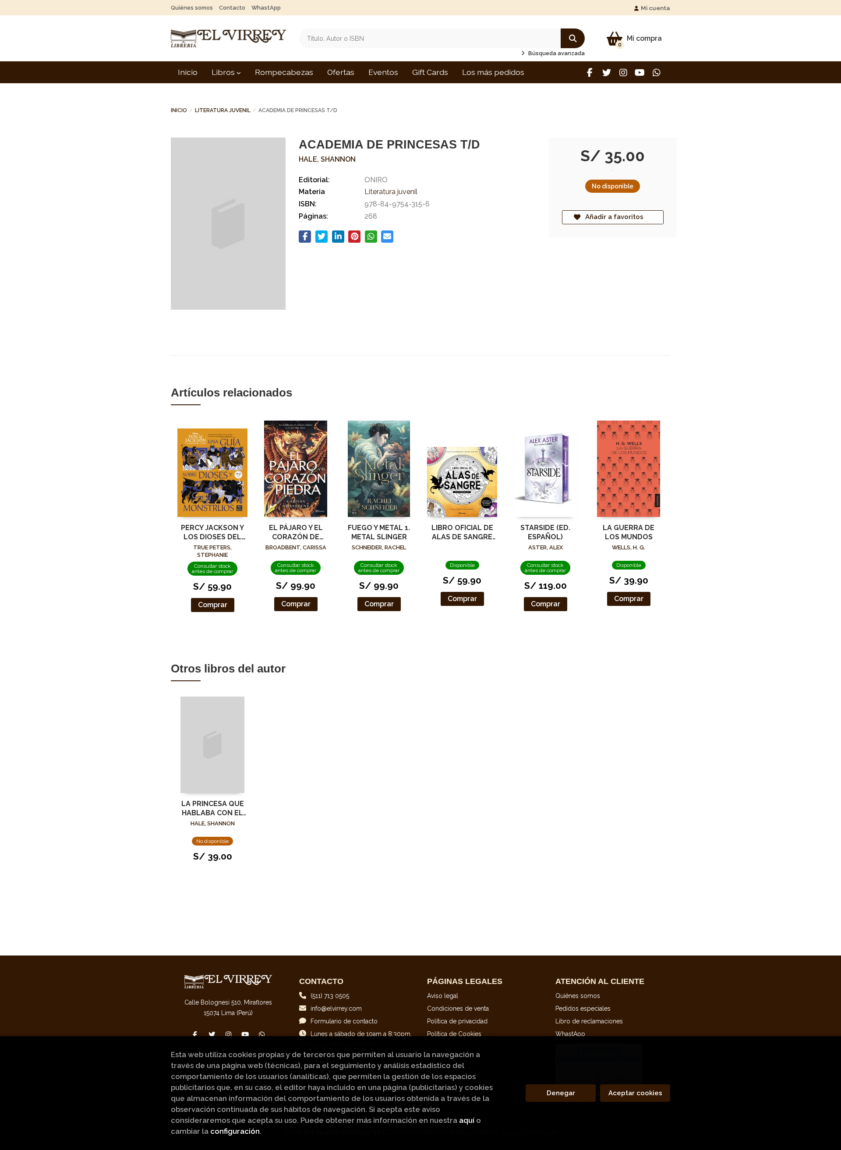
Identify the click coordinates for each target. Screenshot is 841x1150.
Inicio (179, 110)
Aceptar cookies (635, 1093)
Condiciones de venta (458, 1008)
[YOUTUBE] (640, 72)
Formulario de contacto (344, 1021)
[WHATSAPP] (656, 72)
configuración (235, 1131)
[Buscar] (573, 38)
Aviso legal (442, 995)
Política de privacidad (457, 1021)
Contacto (232, 7)
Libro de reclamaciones (589, 1021)
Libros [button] (224, 72)
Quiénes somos (192, 7)
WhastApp (266, 7)
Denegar (561, 1093)
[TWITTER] (606, 72)
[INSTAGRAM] (623, 72)
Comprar (212, 605)
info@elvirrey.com (336, 1008)
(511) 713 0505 (330, 995)
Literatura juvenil (223, 110)
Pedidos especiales (583, 1008)
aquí (466, 1120)
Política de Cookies (454, 1033)
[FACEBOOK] (590, 72)
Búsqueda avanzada (556, 53)
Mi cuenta (655, 7)
